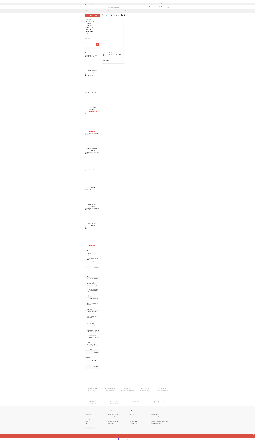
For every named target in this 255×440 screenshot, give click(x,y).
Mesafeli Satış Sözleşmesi (113, 414)
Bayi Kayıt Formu (133, 421)
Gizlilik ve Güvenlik (112, 419)
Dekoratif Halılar (155, 414)
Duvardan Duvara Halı (156, 423)
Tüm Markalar (96, 366)
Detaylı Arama (96, 47)
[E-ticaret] (127, 439)
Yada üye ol (161, 8)
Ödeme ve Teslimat (112, 416)
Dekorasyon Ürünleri (155, 419)
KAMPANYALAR (166, 11)
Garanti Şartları (111, 423)
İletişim (162, 4)
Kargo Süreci (154, 4)
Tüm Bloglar (96, 352)
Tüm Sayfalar (96, 267)
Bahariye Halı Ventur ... (92, 204)
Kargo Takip (168, 4)
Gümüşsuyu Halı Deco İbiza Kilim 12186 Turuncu (112, 55)
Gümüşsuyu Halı (112, 53)
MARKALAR (158, 11)
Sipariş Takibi (110, 425)
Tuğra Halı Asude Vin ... (92, 167)
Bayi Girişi (131, 419)
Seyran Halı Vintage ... (92, 185)
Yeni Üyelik (131, 414)
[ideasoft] (120, 439)
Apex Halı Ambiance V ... (92, 148)
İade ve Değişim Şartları (113, 421)
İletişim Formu (89, 421)
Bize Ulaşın (88, 419)
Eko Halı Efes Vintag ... (92, 128)
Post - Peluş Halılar (155, 416)
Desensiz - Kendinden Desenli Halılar (159, 421)
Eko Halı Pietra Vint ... (92, 107)
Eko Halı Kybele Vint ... (92, 242)
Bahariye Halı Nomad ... (92, 70)
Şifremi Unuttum (133, 423)
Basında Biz (88, 416)
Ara (97, 44)
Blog (159, 4)
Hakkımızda (148, 4)
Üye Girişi (131, 416)
